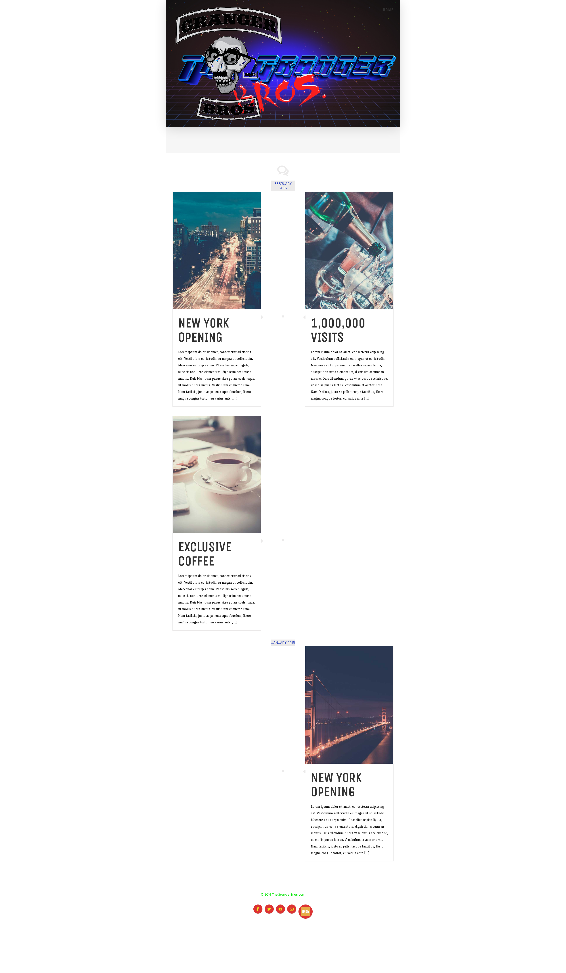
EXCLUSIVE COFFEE (204, 554)
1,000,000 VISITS (338, 330)
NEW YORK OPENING (203, 330)
